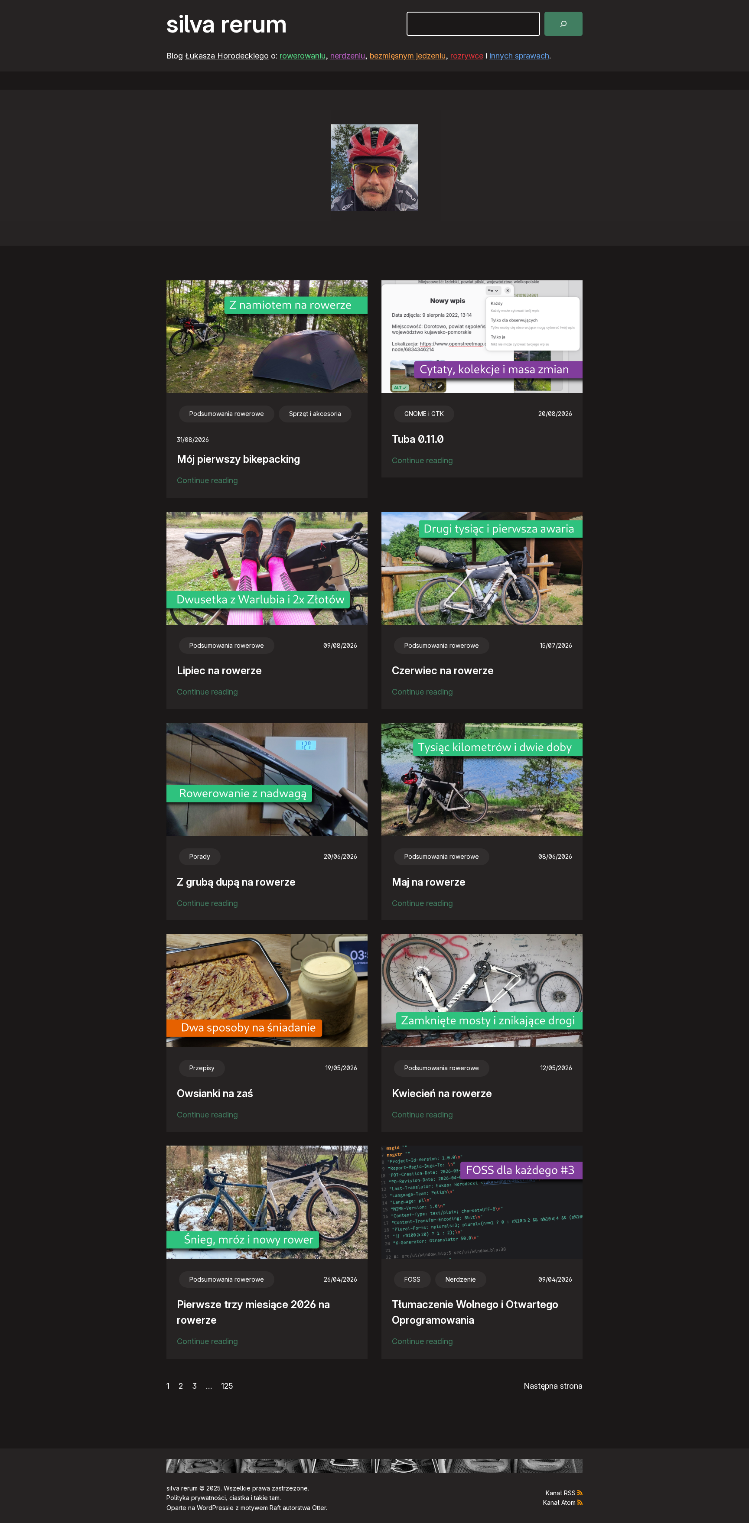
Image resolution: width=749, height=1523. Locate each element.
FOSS (412, 1279)
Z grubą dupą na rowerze (236, 882)
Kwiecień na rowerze (442, 1093)
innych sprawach (519, 55)
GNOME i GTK (424, 413)
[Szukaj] (563, 24)
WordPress (212, 1507)
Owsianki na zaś (215, 1093)
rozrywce (466, 55)
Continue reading (207, 481)
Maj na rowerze (429, 882)
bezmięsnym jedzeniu (408, 55)
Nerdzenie (461, 1279)
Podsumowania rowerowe (226, 413)
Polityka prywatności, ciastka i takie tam (223, 1497)
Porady (199, 856)
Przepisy (202, 1068)
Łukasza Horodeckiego (227, 55)
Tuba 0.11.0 (418, 439)
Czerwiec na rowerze (443, 670)
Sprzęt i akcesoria (315, 413)
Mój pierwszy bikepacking (238, 459)
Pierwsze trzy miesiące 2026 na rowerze (253, 1312)
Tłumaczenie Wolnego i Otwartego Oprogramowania (475, 1312)
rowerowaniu (303, 55)
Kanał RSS (561, 1493)
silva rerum (226, 24)
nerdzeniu (347, 55)
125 (227, 1385)
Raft (275, 1507)
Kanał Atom (559, 1502)
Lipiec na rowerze (219, 670)
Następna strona (553, 1385)
